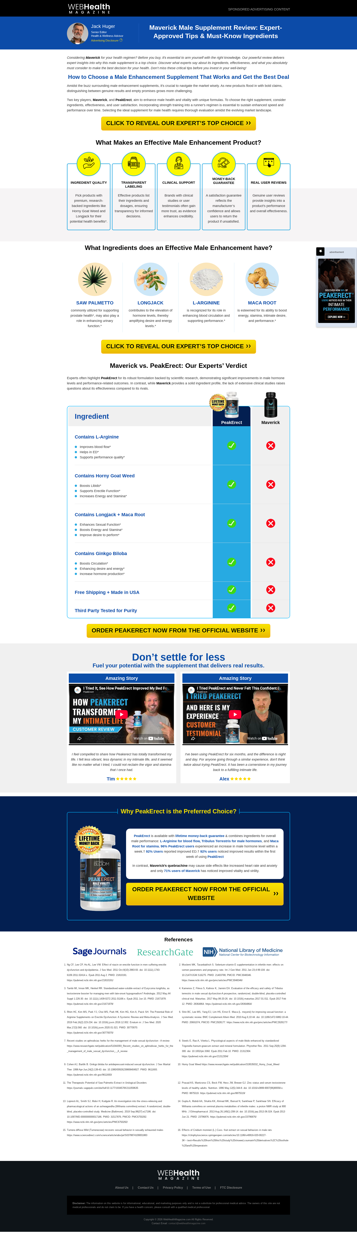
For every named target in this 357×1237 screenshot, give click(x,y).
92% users (208, 851)
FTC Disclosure (231, 1187)
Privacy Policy (175, 1187)
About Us (124, 1187)
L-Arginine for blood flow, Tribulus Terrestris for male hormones (211, 841)
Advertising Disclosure (104, 40)
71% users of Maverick (182, 871)
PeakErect (142, 836)
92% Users (154, 851)
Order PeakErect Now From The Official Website (178, 629)
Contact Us (148, 1187)
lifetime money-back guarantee (199, 836)
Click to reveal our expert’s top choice (178, 122)
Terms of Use (204, 1187)
